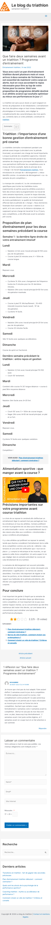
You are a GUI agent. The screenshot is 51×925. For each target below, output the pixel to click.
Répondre (42, 728)
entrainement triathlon (29, 170)
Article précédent (25, 653)
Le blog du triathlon (30, 5)
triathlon (6, 120)
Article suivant (25, 658)
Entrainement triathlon (11, 67)
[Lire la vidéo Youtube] (25, 490)
